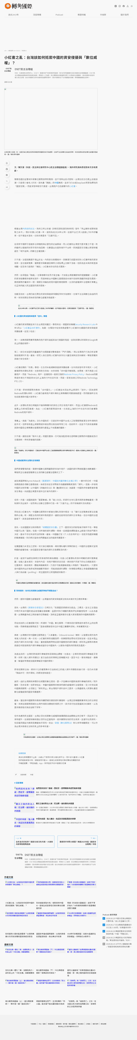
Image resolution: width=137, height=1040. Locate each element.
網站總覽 (103, 1024)
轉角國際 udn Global (14, 50)
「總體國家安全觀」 (50, 527)
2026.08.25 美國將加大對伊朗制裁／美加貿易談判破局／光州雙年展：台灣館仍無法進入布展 (119, 939)
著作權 (65, 1024)
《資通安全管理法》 (36, 607)
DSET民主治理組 (24, 69)
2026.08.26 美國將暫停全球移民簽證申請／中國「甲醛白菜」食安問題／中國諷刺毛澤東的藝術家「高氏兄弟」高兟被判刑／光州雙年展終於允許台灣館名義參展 (119, 932)
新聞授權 (51, 1024)
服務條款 (59, 1024)
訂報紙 (88, 1024)
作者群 (103, 14)
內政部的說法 (28, 228)
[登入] (128, 6)
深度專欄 (37, 14)
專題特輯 (82, 14)
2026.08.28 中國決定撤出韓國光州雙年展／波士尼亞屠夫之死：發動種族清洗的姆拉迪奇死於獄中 (119, 919)
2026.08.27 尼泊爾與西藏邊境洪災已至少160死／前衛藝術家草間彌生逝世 (119, 926)
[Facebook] (6, 168)
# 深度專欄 (18, 782)
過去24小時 (13, 14)
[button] (116, 6)
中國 (31, 775)
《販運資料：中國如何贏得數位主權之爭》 (60, 480)
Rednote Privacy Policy (74, 374)
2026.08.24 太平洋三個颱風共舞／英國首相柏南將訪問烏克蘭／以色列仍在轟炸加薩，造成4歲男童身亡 (119, 945)
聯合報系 (81, 1024)
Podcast (59, 14)
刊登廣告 (33, 1024)
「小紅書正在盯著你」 (32, 327)
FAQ (40, 1024)
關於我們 (125, 14)
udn (5, 50)
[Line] (6, 174)
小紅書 (73, 186)
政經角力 (24, 50)
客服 (44, 1024)
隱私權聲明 (72, 1024)
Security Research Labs (85, 324)
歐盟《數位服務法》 (64, 722)
